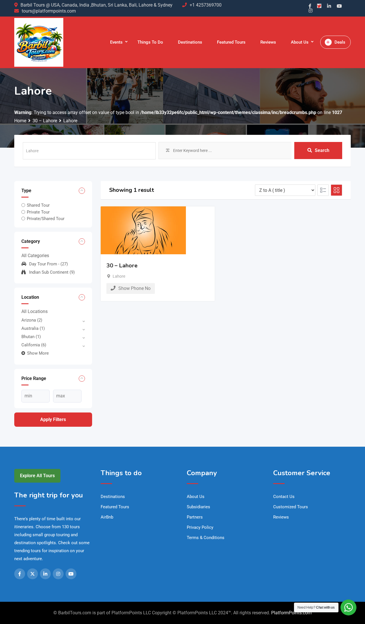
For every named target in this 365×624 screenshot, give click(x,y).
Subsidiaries (198, 506)
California (33, 344)
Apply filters (53, 419)
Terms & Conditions (205, 537)
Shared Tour (38, 205)
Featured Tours (231, 42)
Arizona (31, 320)
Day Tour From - (48, 264)
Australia (33, 328)
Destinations (190, 42)
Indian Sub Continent (52, 272)
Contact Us (284, 496)
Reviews (268, 42)
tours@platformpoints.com (49, 11)
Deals (339, 42)
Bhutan (31, 336)
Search (322, 150)
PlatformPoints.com (291, 612)
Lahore (119, 276)
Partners (195, 517)
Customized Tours (290, 506)
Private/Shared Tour (45, 218)
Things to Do (150, 42)
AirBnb (107, 517)
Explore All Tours (37, 475)
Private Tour (38, 211)
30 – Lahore (121, 265)
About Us (300, 42)
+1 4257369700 (206, 5)
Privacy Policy (200, 527)
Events (116, 42)
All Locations (34, 311)
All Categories (35, 255)
